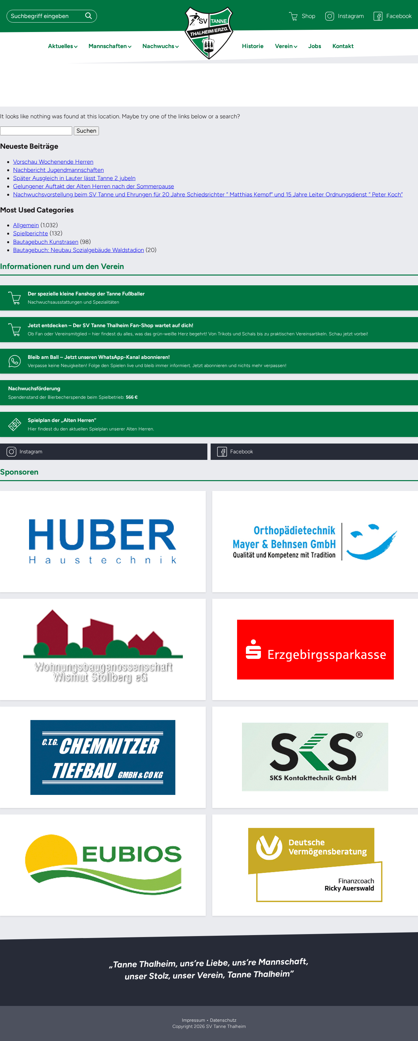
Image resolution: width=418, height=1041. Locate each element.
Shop (308, 16)
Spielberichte (30, 233)
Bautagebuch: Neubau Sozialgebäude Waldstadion (78, 250)
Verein (284, 46)
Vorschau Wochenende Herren (53, 161)
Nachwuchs (158, 46)
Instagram (351, 16)
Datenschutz (223, 1020)
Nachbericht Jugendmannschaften (58, 170)
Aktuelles (60, 46)
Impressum (193, 1020)
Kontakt (343, 46)
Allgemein (26, 225)
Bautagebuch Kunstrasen (45, 241)
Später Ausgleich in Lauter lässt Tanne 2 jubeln (74, 178)
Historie (253, 46)
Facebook (398, 16)
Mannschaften (107, 46)
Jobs (314, 46)
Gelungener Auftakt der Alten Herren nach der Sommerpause (93, 186)
